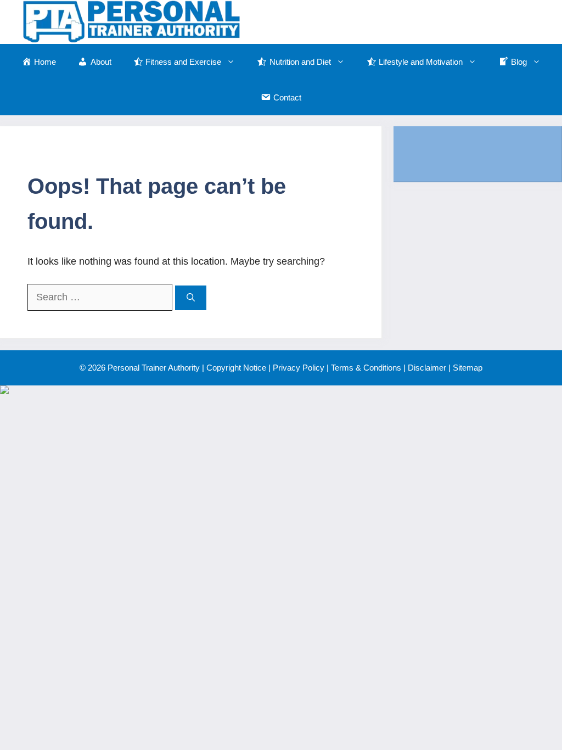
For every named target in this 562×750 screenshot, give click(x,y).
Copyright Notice (236, 367)
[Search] (190, 298)
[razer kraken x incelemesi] (281, 389)
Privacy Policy (298, 367)
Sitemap (467, 367)
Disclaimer (427, 367)
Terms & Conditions (366, 367)
